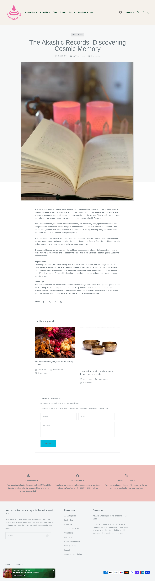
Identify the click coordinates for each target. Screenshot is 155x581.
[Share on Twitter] (49, 301)
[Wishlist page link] (120, 12)
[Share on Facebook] (43, 301)
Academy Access (85, 12)
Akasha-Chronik (77, 35)
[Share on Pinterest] (55, 301)
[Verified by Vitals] (24, 575)
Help (71, 12)
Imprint (67, 550)
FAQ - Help (68, 520)
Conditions (68, 533)
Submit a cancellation (73, 554)
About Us (44, 12)
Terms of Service (98, 408)
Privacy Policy (84, 408)
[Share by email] (61, 301)
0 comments (95, 56)
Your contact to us (71, 529)
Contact (63, 12)
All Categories (70, 516)
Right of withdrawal (72, 541)
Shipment (68, 537)
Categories (30, 12)
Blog (55, 12)
